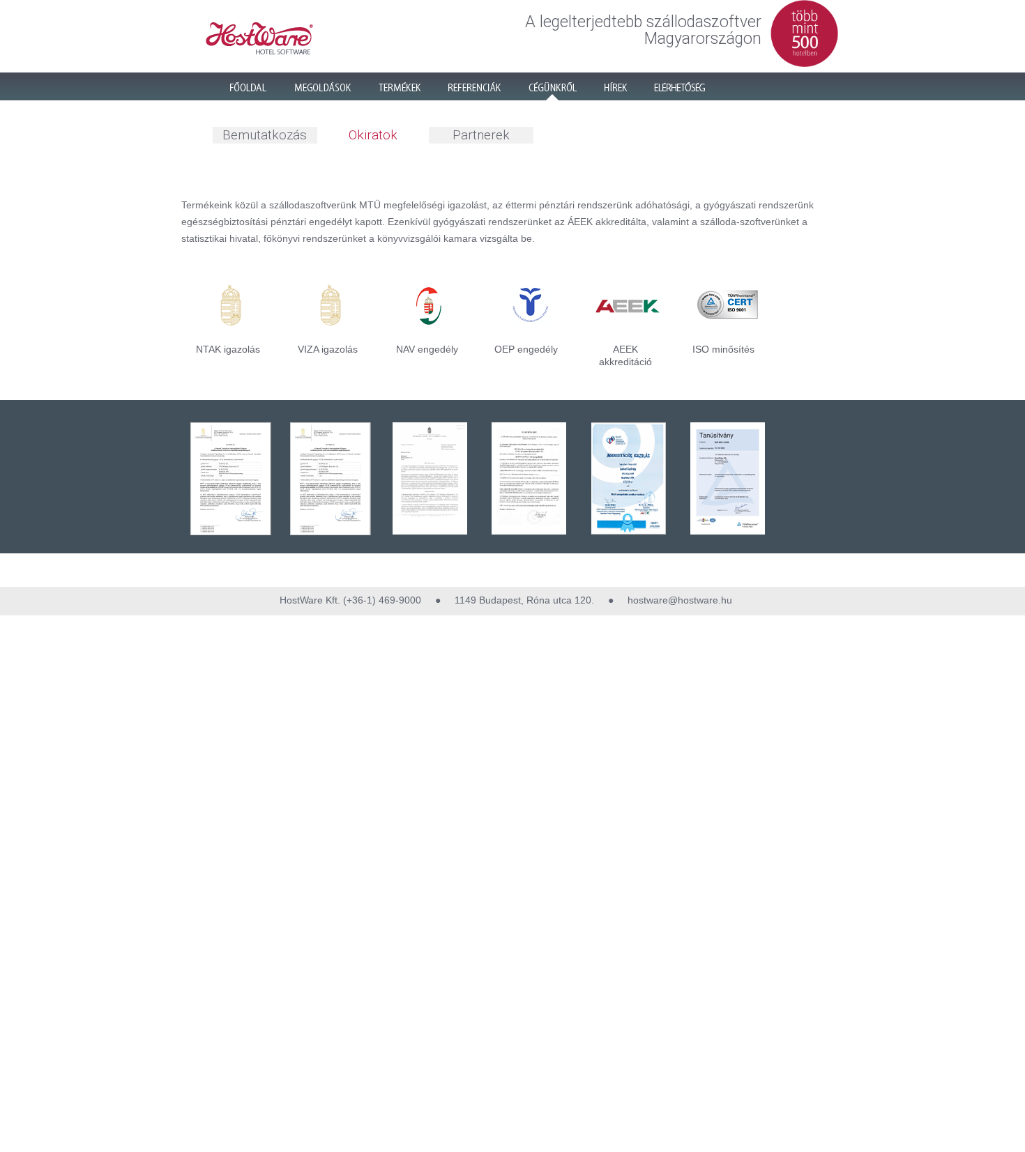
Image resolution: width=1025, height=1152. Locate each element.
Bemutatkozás (264, 135)
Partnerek (481, 135)
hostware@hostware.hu (678, 600)
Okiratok (373, 135)
